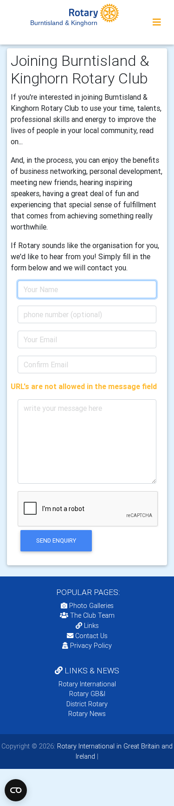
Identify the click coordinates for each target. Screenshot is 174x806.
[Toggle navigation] (157, 22)
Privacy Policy (91, 645)
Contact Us (90, 636)
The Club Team (92, 615)
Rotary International (87, 684)
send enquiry (56, 540)
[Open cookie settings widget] (16, 790)
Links (91, 625)
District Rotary (87, 704)
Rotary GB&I (87, 694)
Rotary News (87, 714)
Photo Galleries (90, 605)
